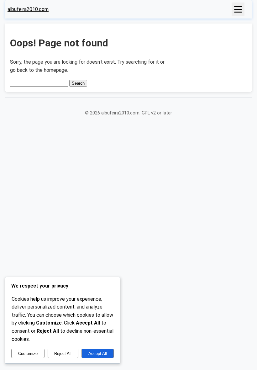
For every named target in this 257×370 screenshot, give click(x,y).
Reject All (62, 353)
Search (78, 83)
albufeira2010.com (28, 9)
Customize (28, 353)
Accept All (97, 353)
